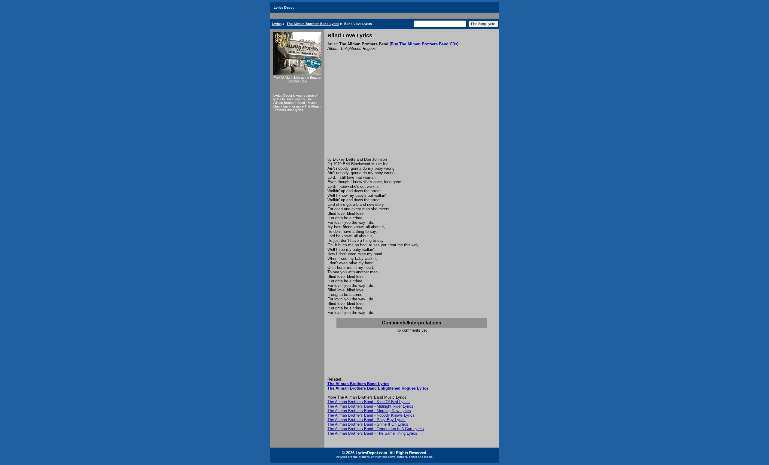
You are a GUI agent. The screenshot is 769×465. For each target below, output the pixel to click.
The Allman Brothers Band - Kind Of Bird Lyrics (368, 402)
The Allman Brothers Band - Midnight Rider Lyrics (370, 406)
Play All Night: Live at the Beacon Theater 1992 (297, 79)
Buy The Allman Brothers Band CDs (424, 44)
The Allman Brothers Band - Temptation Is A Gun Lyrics (375, 429)
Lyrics (276, 24)
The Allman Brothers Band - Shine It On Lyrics (367, 424)
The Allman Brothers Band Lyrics (313, 24)
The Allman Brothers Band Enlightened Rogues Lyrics (377, 388)
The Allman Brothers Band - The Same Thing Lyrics (372, 433)
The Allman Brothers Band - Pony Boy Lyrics (366, 420)
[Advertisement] (411, 112)
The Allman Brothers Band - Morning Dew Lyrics (369, 411)
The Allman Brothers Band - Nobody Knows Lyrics (371, 415)
